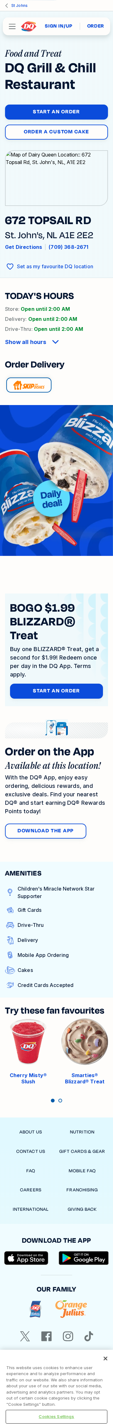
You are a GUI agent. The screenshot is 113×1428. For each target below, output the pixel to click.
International (31, 1209)
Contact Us (30, 1151)
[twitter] (25, 1336)
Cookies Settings (56, 1416)
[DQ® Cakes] (35, 1309)
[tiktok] (88, 1336)
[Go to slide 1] (53, 1100)
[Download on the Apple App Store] (26, 1258)
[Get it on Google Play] (84, 1258)
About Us (30, 1132)
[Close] (105, 1358)
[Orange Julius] (71, 1309)
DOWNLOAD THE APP (46, 831)
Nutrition (82, 1132)
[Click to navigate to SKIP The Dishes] (29, 385)
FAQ (30, 1171)
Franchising (82, 1190)
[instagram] (68, 1336)
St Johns (19, 5)
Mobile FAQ (82, 1171)
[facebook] (46, 1336)
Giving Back (82, 1209)
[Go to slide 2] (60, 1100)
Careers (30, 1190)
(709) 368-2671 (68, 247)
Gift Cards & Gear (82, 1151)
